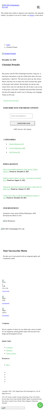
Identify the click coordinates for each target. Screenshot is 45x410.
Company (9, 347)
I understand (6, 20)
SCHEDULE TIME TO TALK (17, 265)
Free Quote (39, 4)
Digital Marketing (16, 144)
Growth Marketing (17, 148)
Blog (8, 365)
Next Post (15, 100)
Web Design (14, 152)
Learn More (9, 224)
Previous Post (7, 100)
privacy (32, 15)
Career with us (11, 353)
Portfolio (9, 350)
